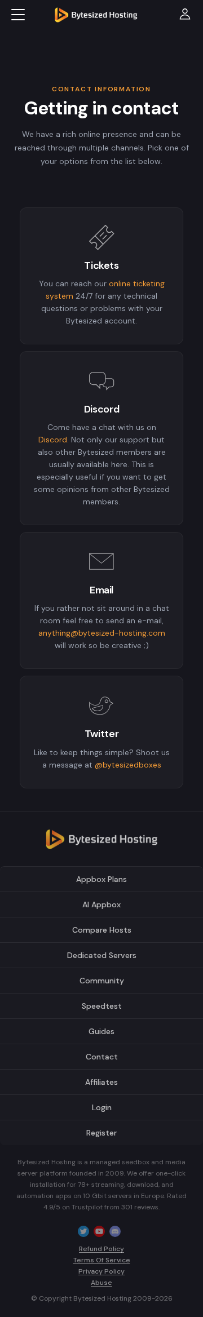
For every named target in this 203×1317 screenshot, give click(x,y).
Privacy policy (101, 1271)
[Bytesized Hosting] (101, 843)
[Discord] (115, 1231)
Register (101, 1133)
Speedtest (102, 1006)
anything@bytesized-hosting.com (101, 633)
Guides (101, 1031)
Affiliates (101, 1082)
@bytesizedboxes (128, 765)
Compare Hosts (101, 930)
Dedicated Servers (101, 955)
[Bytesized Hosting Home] (95, 14)
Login (102, 1107)
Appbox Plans (101, 879)
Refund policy (101, 1248)
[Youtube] (99, 1231)
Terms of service (101, 1260)
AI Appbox (101, 904)
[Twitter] (83, 1231)
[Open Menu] (18, 14)
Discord (52, 439)
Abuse (101, 1282)
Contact (102, 1057)
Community (102, 980)
